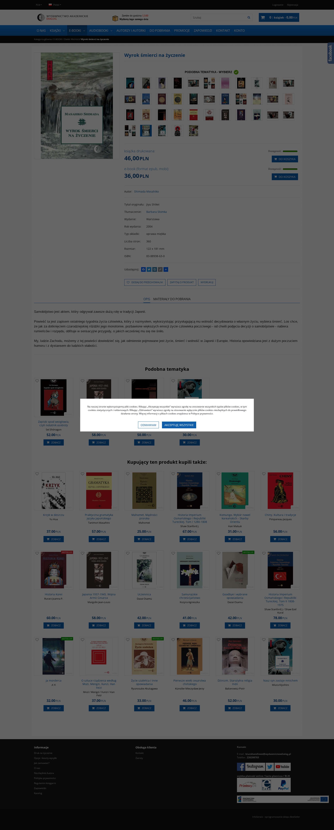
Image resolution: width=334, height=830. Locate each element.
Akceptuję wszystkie (179, 425)
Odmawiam (148, 425)
